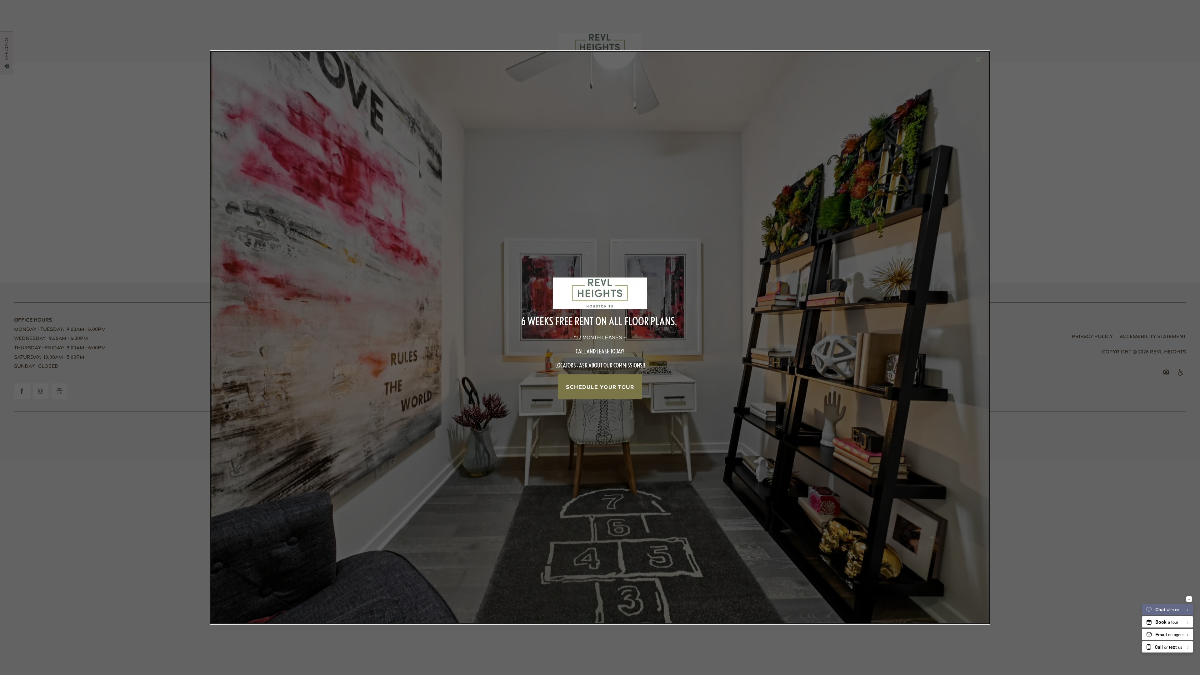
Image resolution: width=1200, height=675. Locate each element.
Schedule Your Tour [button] (600, 387)
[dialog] (600, 337)
